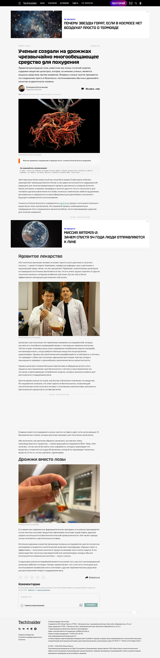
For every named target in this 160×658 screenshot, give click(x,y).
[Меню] (19, 3)
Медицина (25, 94)
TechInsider (30, 3)
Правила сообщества (26, 635)
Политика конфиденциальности (30, 637)
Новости (21, 46)
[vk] (23, 629)
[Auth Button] (140, 3)
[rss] (19, 629)
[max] (35, 629)
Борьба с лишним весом (54, 94)
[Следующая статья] (80, 612)
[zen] (31, 629)
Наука (28, 46)
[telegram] (27, 629)
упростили (64, 203)
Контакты (21, 640)
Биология (31, 94)
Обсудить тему (93, 89)
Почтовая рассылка (130, 3)
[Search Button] (136, 3)
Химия (37, 94)
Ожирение (43, 94)
